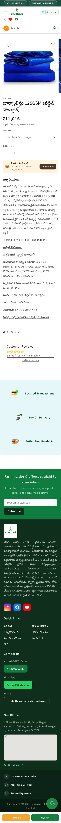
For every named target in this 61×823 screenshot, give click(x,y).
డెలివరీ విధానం (40, 632)
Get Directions (12, 765)
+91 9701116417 (20, 684)
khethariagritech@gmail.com (28, 701)
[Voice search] (6, 28)
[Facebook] (17, 607)
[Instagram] (7, 607)
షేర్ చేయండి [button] (13, 332)
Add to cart (16, 818)
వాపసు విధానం (40, 626)
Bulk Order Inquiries (43, 3)
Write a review (30, 360)
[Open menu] (5, 12)
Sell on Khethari (15, 3)
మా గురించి (38, 638)
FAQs (7, 644)
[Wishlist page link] (10, 19)
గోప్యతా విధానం (12, 632)
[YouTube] (27, 607)
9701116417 (18, 668)
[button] (16, 19)
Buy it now (45, 818)
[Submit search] (54, 28)
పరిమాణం (7, 130)
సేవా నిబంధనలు (12, 638)
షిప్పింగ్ (5, 124)
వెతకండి (8, 626)
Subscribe (14, 511)
